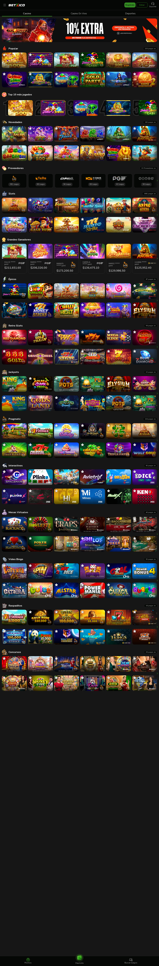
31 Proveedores (147, 168)
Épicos (12, 279)
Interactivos (16, 465)
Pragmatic (15, 419)
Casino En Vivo (79, 13)
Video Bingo (16, 559)
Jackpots (14, 372)
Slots (12, 193)
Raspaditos (15, 605)
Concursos (15, 652)
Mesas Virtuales (18, 512)
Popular (13, 48)
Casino (27, 13)
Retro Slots (16, 325)
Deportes (130, 13)
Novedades (15, 122)
